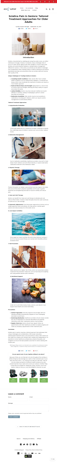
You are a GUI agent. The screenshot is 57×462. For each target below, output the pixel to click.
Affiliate (39, 438)
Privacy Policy (29, 449)
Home (21, 8)
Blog (36, 8)
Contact (34, 10)
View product (13, 380)
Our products (29, 8)
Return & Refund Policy (37, 449)
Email (31, 397)
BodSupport (21, 449)
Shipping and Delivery (28, 438)
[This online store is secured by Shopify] (28, 457)
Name (9, 397)
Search (18, 438)
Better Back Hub (25, 10)
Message (10, 403)
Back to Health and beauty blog (29, 426)
